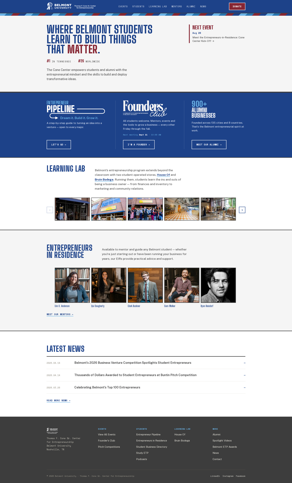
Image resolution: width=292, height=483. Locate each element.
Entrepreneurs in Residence (151, 440)
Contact (217, 459)
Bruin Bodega (182, 440)
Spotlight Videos (222, 440)
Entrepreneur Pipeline (148, 434)
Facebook (240, 476)
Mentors (177, 6)
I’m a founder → (139, 144)
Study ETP (142, 452)
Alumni (191, 6)
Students (138, 6)
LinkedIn (215, 476)
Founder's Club (106, 440)
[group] (146, 210)
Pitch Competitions (109, 446)
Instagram (228, 476)
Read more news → (58, 400)
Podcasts (141, 459)
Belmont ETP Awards (225, 446)
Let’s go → (58, 144)
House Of (179, 434)
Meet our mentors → (60, 314)
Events (123, 6)
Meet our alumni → (209, 144)
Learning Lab (158, 6)
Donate (237, 6)
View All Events (106, 434)
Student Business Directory (151, 446)
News (203, 6)
